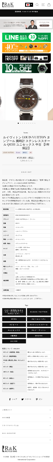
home (26, 132)
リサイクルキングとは (10, 425)
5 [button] (27, 123)
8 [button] (33, 123)
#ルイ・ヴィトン (39, 330)
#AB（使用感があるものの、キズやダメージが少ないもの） (14, 312)
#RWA (14, 319)
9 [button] (35, 123)
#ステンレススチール (39, 325)
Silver (14, 341)
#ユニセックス (14, 330)
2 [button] (20, 123)
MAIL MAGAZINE (9, 433)
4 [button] (24, 123)
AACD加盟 (6, 418)
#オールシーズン (39, 319)
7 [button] (31, 123)
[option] (26, 12)
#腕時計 (14, 336)
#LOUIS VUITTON (39, 312)
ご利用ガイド (7, 410)
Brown (39, 336)
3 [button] (22, 123)
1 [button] (18, 123)
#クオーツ (14, 325)
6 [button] (29, 123)
